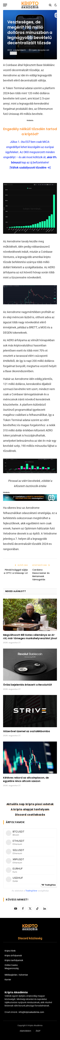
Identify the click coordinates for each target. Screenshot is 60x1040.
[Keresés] (50, 5)
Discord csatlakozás (30, 814)
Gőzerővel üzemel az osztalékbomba (26, 731)
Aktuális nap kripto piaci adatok (30, 804)
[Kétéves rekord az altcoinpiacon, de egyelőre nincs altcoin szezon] (30, 758)
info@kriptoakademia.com (31, 1012)
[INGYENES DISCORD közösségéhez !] (30, 500)
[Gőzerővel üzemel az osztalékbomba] (30, 711)
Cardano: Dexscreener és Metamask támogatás (41, 574)
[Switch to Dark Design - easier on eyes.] (55, 5)
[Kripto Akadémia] (30, 5)
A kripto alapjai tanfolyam (30, 809)
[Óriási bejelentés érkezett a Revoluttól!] (30, 665)
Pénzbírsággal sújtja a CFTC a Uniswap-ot (16, 571)
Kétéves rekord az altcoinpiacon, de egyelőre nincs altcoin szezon (26, 779)
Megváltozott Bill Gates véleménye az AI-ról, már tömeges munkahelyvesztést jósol (30, 636)
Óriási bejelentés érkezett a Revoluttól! (27, 684)
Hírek (13, 53)
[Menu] (5, 5)
